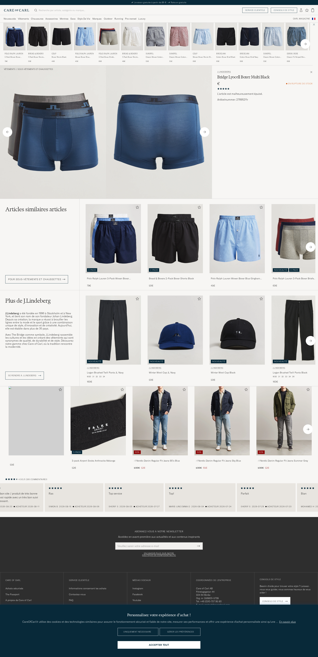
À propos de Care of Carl (18, 600)
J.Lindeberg (224, 72)
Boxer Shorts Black (59, 57)
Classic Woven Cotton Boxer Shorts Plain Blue (272, 57)
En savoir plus (287, 621)
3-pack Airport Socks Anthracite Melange (93, 460)
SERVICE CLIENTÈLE (255, 10)
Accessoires (51, 18)
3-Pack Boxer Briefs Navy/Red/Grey (106, 57)
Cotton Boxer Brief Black (225, 57)
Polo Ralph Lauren (14, 54)
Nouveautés (10, 18)
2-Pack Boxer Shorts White (130, 57)
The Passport (12, 594)
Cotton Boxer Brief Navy (249, 57)
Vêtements (23, 18)
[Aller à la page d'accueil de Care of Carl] (16, 10)
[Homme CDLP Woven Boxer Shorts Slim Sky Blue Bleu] (202, 36)
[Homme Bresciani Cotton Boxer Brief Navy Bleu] (249, 36)
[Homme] (36, 420)
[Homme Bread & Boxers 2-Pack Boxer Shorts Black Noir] (38, 36)
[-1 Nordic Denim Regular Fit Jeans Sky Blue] (222, 457)
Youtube (136, 600)
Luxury (141, 18)
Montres (64, 18)
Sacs (73, 18)
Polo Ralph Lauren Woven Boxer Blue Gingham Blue (235, 278)
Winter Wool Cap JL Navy (162, 372)
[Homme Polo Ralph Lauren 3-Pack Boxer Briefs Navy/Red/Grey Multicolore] (108, 36)
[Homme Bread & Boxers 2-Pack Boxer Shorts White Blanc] (132, 36)
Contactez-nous (77, 594)
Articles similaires (36, 209)
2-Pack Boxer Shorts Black (36, 57)
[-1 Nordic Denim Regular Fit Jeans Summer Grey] (284, 457)
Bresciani (221, 54)
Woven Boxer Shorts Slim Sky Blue (202, 57)
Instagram (137, 588)
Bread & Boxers (35, 54)
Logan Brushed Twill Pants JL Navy (105, 372)
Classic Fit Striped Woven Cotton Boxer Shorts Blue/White (296, 57)
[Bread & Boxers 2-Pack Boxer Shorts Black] (175, 275)
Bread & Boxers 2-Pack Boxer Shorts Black (171, 278)
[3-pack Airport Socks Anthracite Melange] (98, 457)
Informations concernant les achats (87, 588)
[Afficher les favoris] (307, 10)
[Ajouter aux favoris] (136, 208)
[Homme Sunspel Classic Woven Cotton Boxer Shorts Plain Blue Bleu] (273, 36)
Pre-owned (130, 18)
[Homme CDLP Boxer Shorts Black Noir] (61, 36)
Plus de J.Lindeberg (28, 300)
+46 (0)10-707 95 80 (211, 601)
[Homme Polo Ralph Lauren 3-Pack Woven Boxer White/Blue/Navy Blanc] (14, 36)
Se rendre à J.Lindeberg (22, 375)
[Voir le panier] (312, 10)
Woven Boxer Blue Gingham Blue (82, 57)
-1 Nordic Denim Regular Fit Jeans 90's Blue (157, 460)
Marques (97, 18)
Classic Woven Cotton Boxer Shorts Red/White (178, 57)
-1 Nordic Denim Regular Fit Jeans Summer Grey (283, 460)
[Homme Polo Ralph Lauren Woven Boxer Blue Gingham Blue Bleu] (85, 36)
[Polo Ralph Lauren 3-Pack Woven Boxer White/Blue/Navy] (113, 275)
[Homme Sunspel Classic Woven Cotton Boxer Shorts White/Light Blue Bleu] (155, 36)
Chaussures (37, 18)
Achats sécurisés (14, 588)
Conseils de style (284, 10)
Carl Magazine (301, 19)
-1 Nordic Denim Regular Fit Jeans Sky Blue (218, 460)
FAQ (71, 600)
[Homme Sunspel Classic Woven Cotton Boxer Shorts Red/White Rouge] (179, 36)
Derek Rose (292, 54)
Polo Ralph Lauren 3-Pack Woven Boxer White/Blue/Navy (108, 278)
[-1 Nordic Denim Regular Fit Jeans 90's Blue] (160, 457)
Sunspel (150, 54)
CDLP (54, 54)
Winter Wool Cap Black (223, 372)
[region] (159, 497)
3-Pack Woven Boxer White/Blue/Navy (12, 57)
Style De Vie (84, 18)
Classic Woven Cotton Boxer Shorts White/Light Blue (155, 57)
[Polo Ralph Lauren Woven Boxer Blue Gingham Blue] (237, 275)
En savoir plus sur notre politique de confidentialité (159, 554)
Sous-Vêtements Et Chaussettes (35, 69)
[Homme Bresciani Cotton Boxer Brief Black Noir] (226, 36)
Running (118, 18)
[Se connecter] (301, 10)
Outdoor (108, 18)
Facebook (137, 594)
